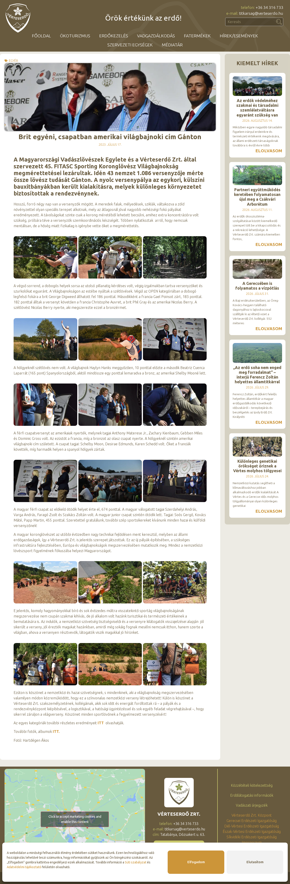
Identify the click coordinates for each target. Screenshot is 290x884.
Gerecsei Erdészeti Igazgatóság (252, 821)
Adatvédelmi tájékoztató (24, 867)
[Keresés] (279, 22)
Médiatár (172, 44)
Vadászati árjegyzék (252, 805)
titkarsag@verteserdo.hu (185, 829)
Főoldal (41, 35)
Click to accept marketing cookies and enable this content (74, 819)
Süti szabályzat (135, 862)
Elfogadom (196, 862)
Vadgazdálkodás (156, 35)
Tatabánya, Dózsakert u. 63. (182, 834)
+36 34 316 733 (185, 824)
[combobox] (250, 22)
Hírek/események (239, 35)
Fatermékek (197, 35)
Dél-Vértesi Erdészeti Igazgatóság (251, 826)
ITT (101, 723)
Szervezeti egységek (130, 44)
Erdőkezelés (113, 35)
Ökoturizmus (75, 35)
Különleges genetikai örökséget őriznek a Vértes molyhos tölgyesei (257, 466)
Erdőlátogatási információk (251, 795)
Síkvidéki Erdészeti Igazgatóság (252, 837)
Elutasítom (254, 862)
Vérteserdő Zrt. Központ (252, 815)
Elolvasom (268, 150)
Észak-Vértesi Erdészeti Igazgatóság (252, 831)
